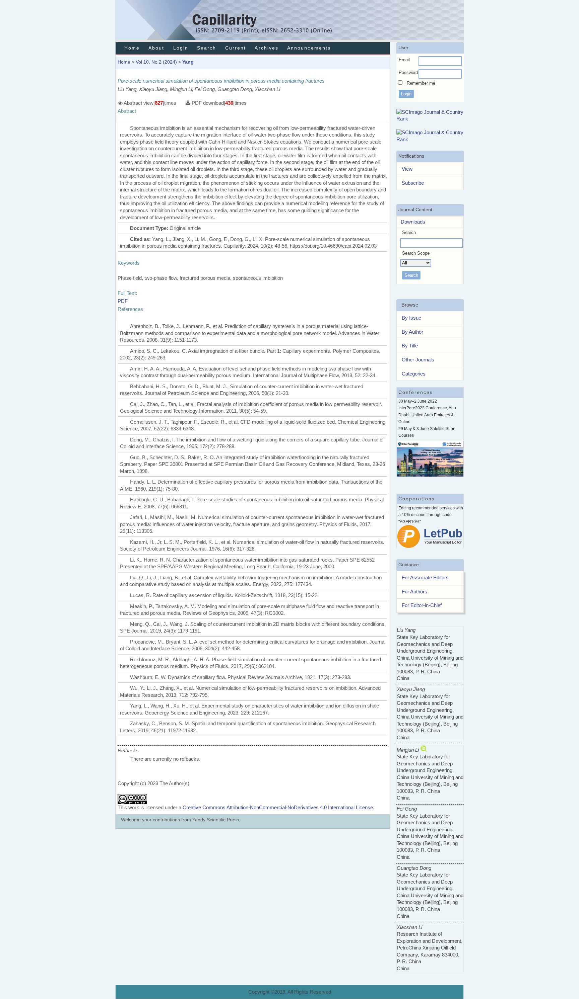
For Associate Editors (425, 577)
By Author (412, 332)
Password (408, 72)
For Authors (414, 591)
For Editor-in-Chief (422, 605)
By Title (410, 345)
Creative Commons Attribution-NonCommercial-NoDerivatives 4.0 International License (278, 807)
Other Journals (418, 359)
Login (180, 48)
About (156, 48)
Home (132, 48)
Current (235, 48)
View (407, 169)
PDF (123, 301)
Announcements (309, 48)
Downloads (411, 222)
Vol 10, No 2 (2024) (156, 62)
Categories (414, 374)
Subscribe (413, 183)
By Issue (411, 318)
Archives (266, 48)
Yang (188, 62)
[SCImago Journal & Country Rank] (430, 118)
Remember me (421, 83)
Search (206, 48)
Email (404, 59)
